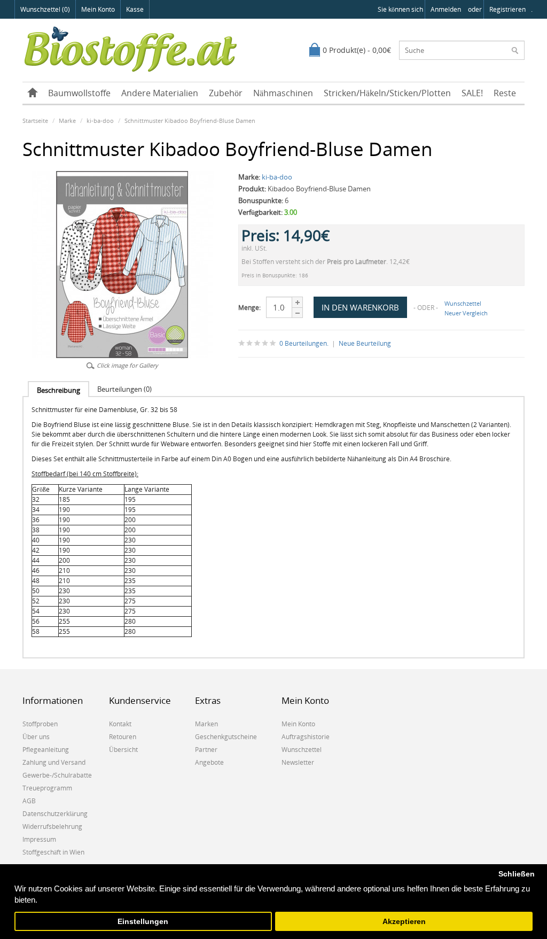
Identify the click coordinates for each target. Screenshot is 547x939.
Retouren (122, 736)
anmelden (446, 9)
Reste (505, 93)
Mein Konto (98, 9)
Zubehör (226, 93)
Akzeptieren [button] (404, 922)
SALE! (472, 93)
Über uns (36, 736)
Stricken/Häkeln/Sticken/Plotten (387, 93)
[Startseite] (32, 93)
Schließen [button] (516, 874)
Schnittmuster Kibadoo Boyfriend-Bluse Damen (189, 121)
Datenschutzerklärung (55, 813)
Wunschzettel (462, 303)
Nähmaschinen (283, 93)
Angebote (209, 762)
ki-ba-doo (100, 121)
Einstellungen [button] (143, 922)
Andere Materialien (159, 93)
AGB (29, 800)
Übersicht (123, 749)
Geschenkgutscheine (226, 736)
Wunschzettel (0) (45, 9)
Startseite (35, 121)
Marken (206, 723)
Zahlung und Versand (53, 762)
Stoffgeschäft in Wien (53, 852)
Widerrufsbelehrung (52, 826)
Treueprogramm (47, 788)
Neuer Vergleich (466, 313)
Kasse (135, 9)
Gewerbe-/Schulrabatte (57, 775)
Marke (67, 121)
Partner (206, 749)
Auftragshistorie (306, 736)
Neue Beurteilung (365, 343)
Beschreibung (58, 390)
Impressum (39, 839)
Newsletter (298, 762)
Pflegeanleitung (45, 749)
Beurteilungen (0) (124, 389)
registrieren (507, 9)
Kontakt (120, 723)
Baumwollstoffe (79, 93)
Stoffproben (40, 723)
